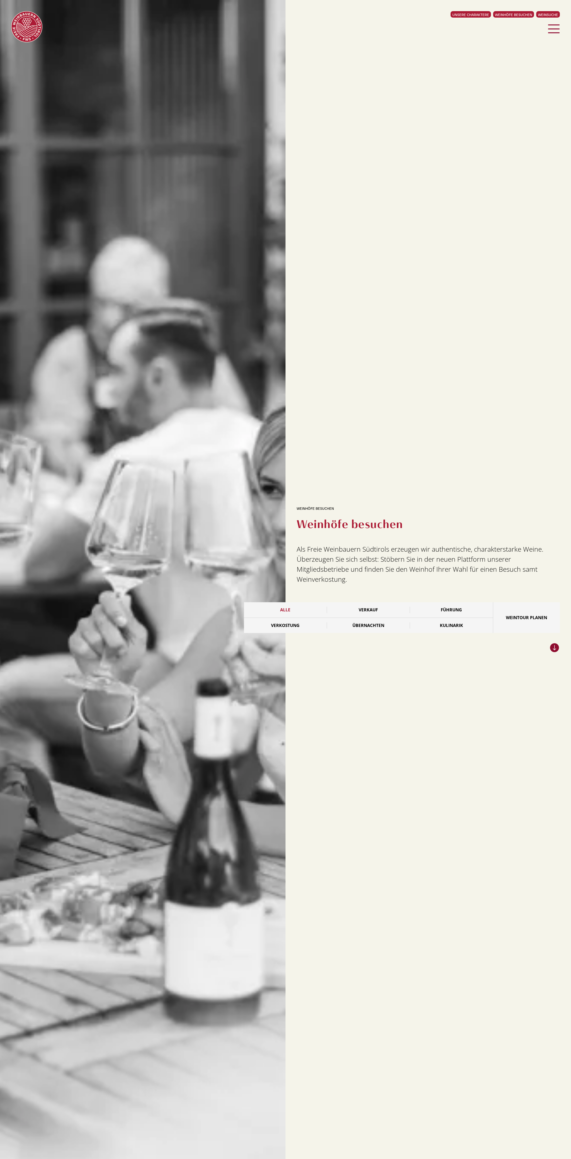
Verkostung (285, 625)
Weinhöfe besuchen (513, 14)
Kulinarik (451, 625)
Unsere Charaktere (470, 14)
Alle (285, 610)
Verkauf (368, 610)
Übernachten (368, 625)
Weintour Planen (526, 617)
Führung (451, 610)
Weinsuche (548, 14)
